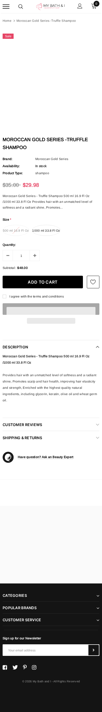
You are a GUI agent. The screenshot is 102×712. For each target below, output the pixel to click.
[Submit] (93, 650)
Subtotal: (9, 268)
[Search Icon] (20, 6)
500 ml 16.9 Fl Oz (16, 230)
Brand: (7, 159)
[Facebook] (5, 667)
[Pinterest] (25, 667)
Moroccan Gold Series (51, 159)
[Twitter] (15, 667)
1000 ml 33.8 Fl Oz (46, 230)
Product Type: (13, 173)
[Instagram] (34, 667)
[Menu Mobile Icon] (6, 6)
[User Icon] (79, 6)
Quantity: (9, 245)
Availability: (11, 166)
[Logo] (50, 6)
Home (7, 21)
